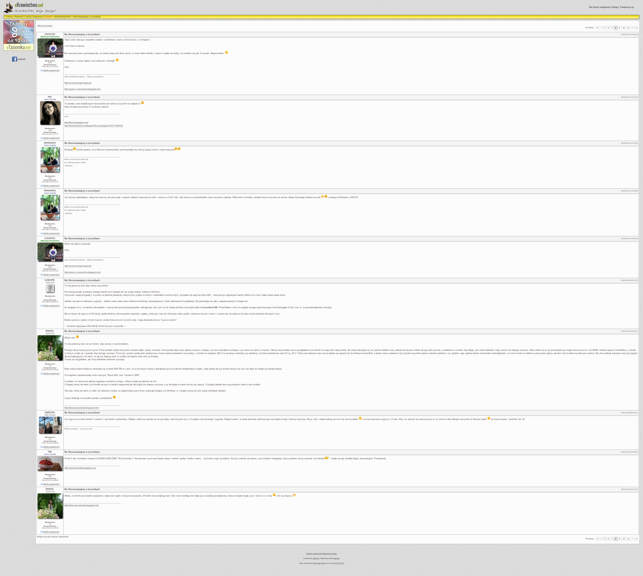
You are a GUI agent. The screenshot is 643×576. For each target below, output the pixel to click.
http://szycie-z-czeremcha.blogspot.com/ (82, 89)
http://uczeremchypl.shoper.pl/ (77, 83)
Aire (50, 97)
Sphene (316, 558)
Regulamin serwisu (329, 554)
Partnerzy (19, 17)
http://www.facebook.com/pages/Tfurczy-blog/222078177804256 (93, 126)
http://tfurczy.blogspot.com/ (76, 122)
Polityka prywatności (314, 554)
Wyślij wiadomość (51, 70)
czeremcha (49, 34)
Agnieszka (50, 412)
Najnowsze (38, 17)
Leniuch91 (50, 280)
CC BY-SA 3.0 (339, 563)
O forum (9, 17)
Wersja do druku (44, 26)
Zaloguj (615, 7)
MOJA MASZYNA (62, 17)
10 (624, 28)
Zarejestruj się (627, 7)
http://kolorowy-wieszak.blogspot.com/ (81, 408)
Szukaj (28, 17)
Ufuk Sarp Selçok (319, 563)
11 (628, 28)
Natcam (337, 558)
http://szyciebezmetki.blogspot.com (80, 468)
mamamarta (50, 143)
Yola (50, 451)
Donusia (50, 331)
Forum (48, 17)
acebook (21, 59)
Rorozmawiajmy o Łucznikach (87, 17)
